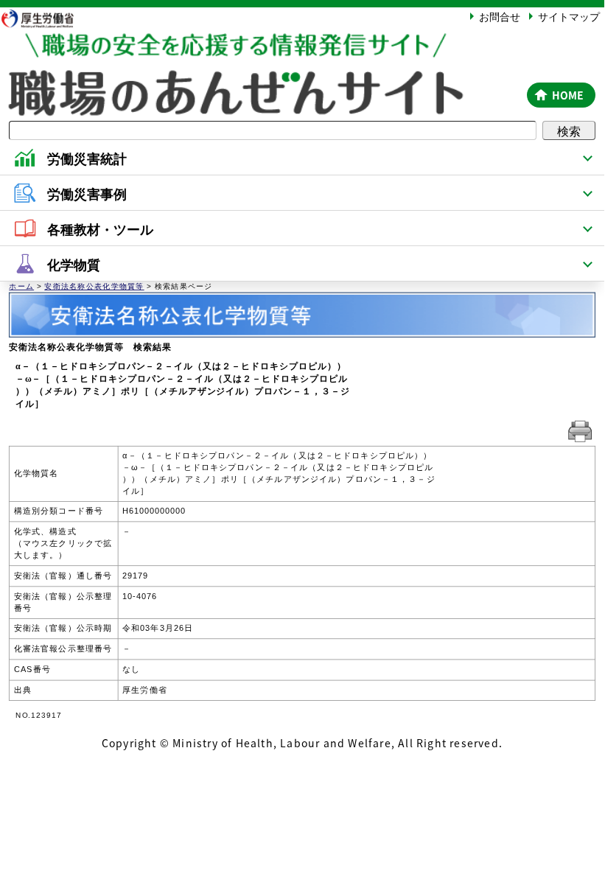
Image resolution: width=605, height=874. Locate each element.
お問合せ (499, 16)
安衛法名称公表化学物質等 (94, 286)
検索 (569, 130)
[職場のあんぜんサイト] (261, 46)
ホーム (21, 286)
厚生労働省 (44, 18)
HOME (568, 95)
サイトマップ (569, 16)
